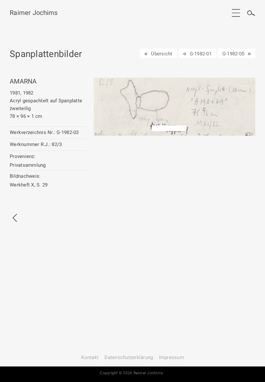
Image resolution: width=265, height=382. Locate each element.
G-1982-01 (201, 53)
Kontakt (90, 357)
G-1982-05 (233, 53)
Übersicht (161, 53)
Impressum (171, 357)
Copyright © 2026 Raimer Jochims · (132, 373)
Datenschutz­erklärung (128, 357)
